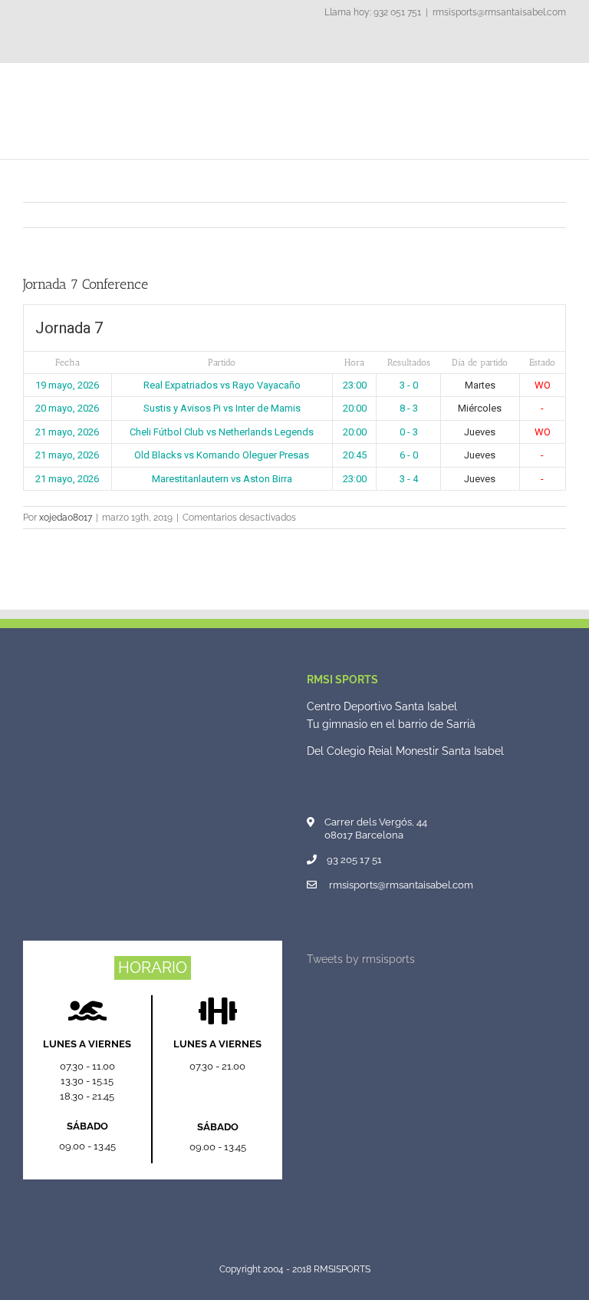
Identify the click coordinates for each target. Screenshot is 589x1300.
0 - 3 (409, 432)
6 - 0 (409, 455)
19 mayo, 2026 (67, 385)
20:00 (355, 408)
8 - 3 (409, 408)
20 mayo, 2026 (67, 408)
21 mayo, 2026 (67, 432)
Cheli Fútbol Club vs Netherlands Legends (222, 432)
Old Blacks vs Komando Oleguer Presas (221, 455)
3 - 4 (409, 479)
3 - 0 (409, 385)
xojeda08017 (65, 517)
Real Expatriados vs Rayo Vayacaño (222, 385)
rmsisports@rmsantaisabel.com (499, 12)
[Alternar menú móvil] (560, 86)
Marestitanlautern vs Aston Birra (222, 479)
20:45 (355, 455)
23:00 (355, 385)
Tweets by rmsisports (361, 959)
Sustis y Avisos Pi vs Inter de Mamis (222, 408)
